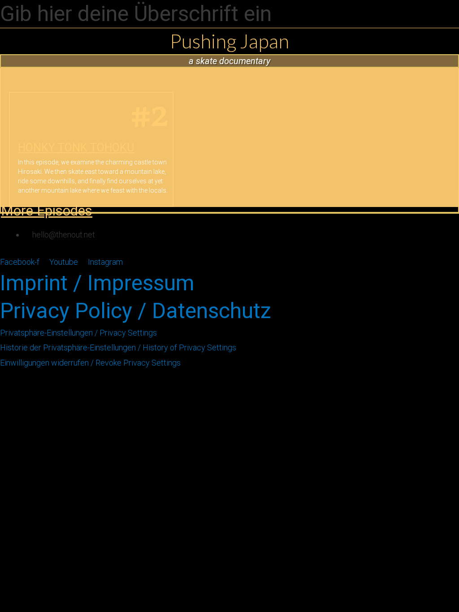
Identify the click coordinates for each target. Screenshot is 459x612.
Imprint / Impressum (97, 283)
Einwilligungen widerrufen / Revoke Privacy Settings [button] (90, 362)
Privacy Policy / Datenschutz (135, 310)
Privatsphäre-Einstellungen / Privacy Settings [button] (78, 332)
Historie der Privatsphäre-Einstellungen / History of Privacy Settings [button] (118, 347)
